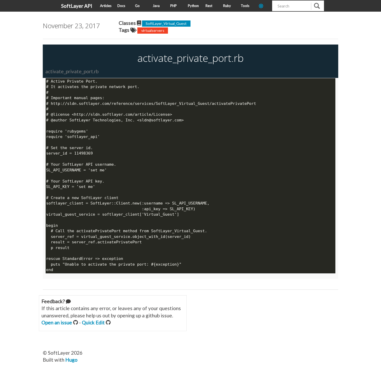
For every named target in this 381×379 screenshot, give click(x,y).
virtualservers (152, 30)
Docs (121, 6)
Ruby (227, 6)
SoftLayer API (76, 6)
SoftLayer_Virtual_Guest (166, 23)
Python (193, 6)
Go (137, 6)
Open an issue (56, 322)
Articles (105, 6)
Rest (209, 6)
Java (156, 6)
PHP (173, 6)
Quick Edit (93, 322)
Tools (245, 6)
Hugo (71, 360)
